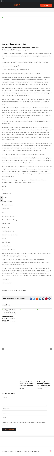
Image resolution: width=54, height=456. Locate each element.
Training (18, 290)
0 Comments (23, 290)
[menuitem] (1, 1)
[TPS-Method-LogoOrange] (16, 4)
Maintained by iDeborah (33, 451)
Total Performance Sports (20, 451)
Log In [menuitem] (4, 1)
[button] (3, 349)
